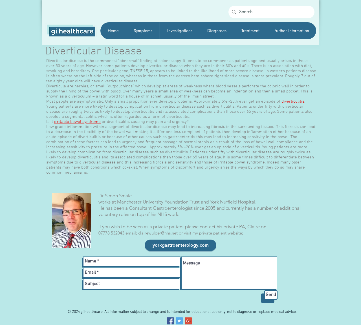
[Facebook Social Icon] (170, 320)
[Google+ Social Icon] (188, 320)
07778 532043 (111, 233)
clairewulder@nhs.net (158, 233)
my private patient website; (217, 233)
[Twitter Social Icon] (179, 320)
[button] (143, 30)
